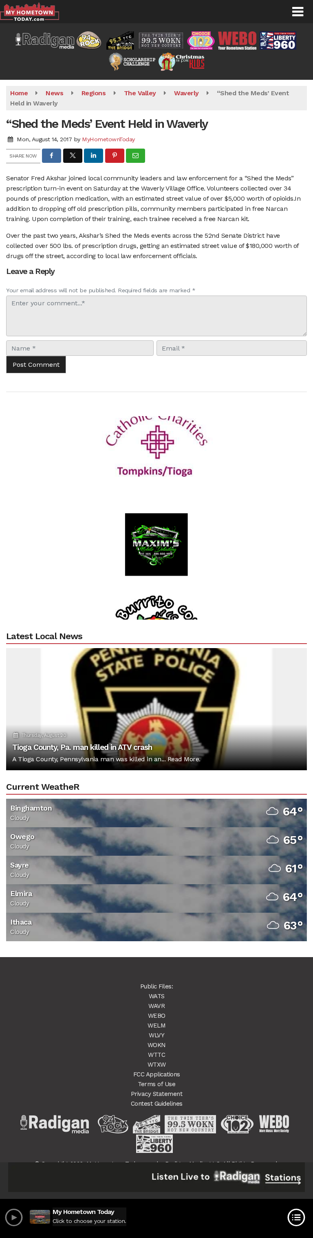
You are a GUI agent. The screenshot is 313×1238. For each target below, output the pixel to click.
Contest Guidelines (157, 1103)
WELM (156, 1025)
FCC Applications (156, 1074)
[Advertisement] (156, 427)
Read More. (184, 759)
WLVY (156, 1035)
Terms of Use (156, 1084)
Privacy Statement (157, 1094)
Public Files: (156, 986)
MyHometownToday (108, 139)
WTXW (157, 1064)
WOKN (157, 1045)
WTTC (156, 1054)
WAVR (156, 1006)
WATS (157, 996)
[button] (298, 11)
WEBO (156, 1015)
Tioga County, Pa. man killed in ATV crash (82, 747)
